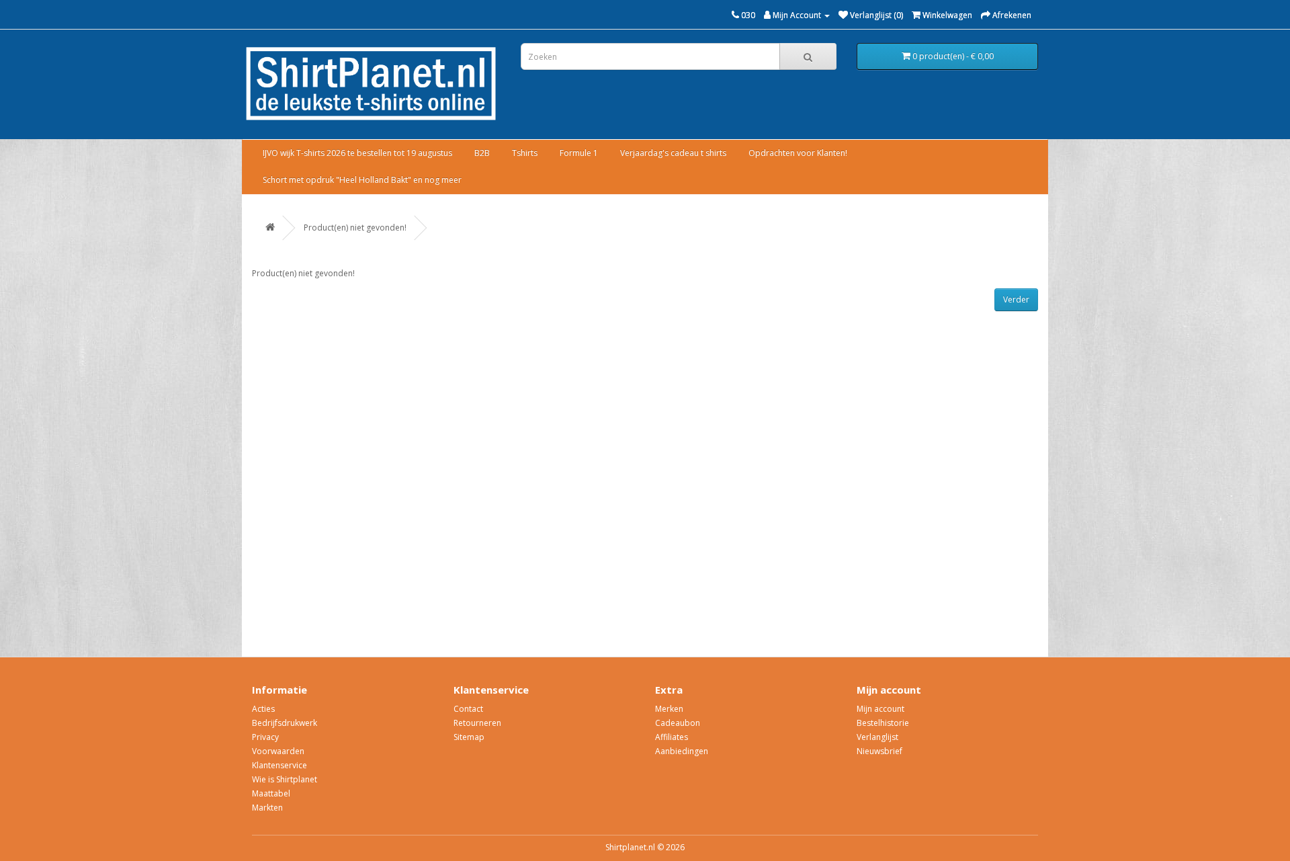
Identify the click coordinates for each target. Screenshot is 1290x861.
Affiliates (671, 737)
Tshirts (525, 153)
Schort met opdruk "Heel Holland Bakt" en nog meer (362, 180)
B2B (482, 153)
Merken (669, 708)
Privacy (265, 737)
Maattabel (271, 793)
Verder (1016, 299)
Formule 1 (579, 153)
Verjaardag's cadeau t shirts (673, 153)
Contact (468, 708)
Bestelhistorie (883, 723)
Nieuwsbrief (879, 751)
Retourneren (477, 723)
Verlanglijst (877, 737)
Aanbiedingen (681, 751)
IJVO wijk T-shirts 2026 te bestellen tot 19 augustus (357, 153)
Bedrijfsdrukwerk (284, 723)
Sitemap (469, 737)
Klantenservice (279, 765)
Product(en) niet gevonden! (355, 227)
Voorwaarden (278, 751)
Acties (263, 708)
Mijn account (880, 708)
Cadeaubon (677, 723)
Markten (267, 807)
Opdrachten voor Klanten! (797, 153)
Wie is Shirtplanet (284, 779)
